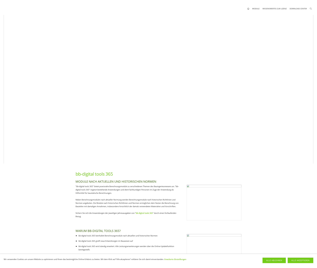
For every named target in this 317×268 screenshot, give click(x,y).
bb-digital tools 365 (144, 213)
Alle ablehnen (274, 260)
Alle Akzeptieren (300, 260)
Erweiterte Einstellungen (175, 259)
